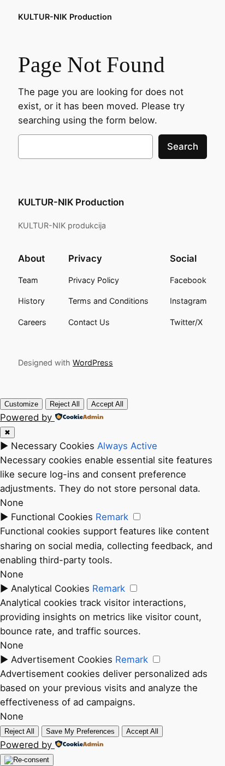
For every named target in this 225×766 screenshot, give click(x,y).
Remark (112, 516)
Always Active (127, 445)
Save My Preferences (80, 731)
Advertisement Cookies (61, 659)
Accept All (107, 404)
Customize (21, 404)
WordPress (93, 362)
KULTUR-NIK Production (65, 16)
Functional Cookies (52, 516)
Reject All (65, 404)
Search (182, 146)
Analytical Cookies (50, 588)
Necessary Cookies (52, 445)
